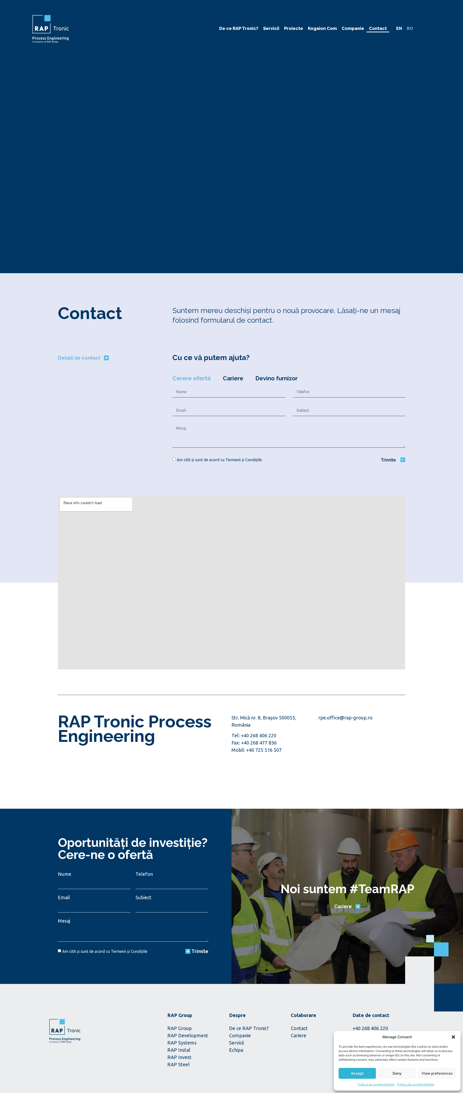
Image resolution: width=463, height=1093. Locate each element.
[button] (453, 1037)
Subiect (143, 897)
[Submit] (393, 460)
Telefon (144, 874)
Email (64, 897)
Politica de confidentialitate (376, 1084)
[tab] (191, 378)
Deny (397, 1073)
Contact (378, 28)
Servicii (271, 28)
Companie (353, 28)
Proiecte (293, 28)
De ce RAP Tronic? (238, 28)
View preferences (437, 1073)
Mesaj (64, 921)
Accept (357, 1073)
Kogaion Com (322, 28)
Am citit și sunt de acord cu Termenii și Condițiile (219, 460)
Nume (64, 874)
